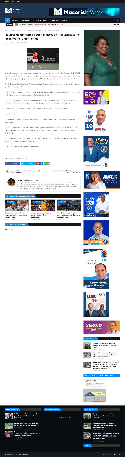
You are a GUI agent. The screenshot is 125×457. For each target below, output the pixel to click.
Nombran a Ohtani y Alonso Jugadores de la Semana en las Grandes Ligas (16, 215)
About (12, 1)
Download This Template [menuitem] (59, 20)
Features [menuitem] (15, 20)
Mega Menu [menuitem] (26, 20)
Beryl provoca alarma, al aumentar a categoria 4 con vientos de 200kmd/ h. (41, 24)
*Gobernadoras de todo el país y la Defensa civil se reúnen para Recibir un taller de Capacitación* (105, 355)
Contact (18, 1)
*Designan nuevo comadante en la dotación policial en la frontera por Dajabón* (104, 345)
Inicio (6, 30)
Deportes (18, 159)
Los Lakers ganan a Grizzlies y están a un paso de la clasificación (41, 215)
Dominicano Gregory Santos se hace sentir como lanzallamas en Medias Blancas (68, 215)
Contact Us (117, 454)
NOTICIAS (12, 30)
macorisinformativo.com (22, 454)
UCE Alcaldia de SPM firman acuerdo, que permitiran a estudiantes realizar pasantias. (27, 416)
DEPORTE (12, 159)
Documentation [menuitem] (40, 20)
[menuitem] (7, 20)
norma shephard (11, 43)
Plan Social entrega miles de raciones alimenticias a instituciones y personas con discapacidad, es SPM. (27, 434)
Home (7, 1)
